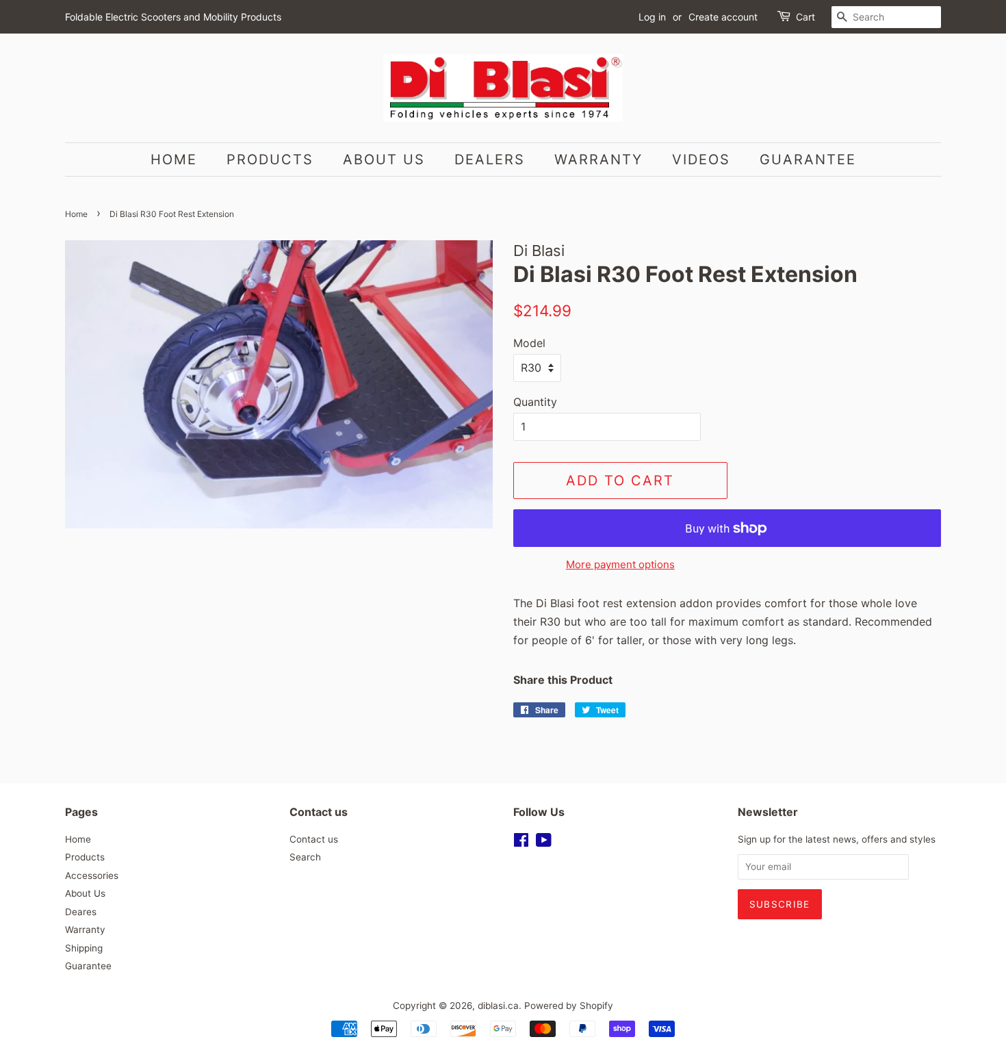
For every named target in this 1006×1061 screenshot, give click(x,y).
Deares (80, 911)
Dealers (489, 159)
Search (305, 857)
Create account (723, 17)
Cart (805, 17)
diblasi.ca (498, 1005)
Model (529, 343)
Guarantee (808, 159)
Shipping (84, 948)
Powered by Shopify (568, 1005)
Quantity (535, 402)
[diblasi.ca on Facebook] (521, 842)
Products (270, 159)
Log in (652, 17)
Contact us (313, 839)
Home (174, 159)
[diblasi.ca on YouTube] (544, 842)
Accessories (91, 875)
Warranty (598, 159)
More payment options (620, 564)
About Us (384, 159)
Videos (701, 159)
